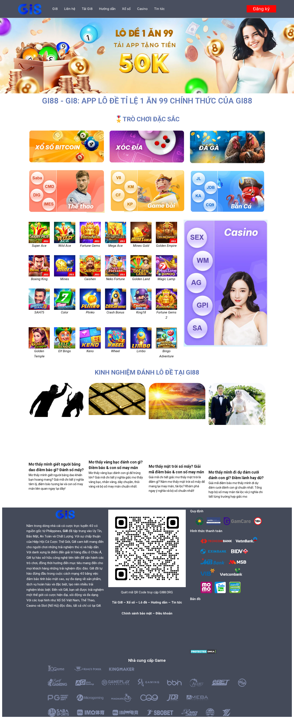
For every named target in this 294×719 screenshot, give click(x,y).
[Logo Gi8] (65, 514)
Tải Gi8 (87, 9)
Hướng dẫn (107, 9)
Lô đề (143, 602)
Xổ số (126, 9)
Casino (142, 9)
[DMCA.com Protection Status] (203, 651)
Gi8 (55, 9)
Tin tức (159, 9)
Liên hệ (69, 9)
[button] (261, 8)
